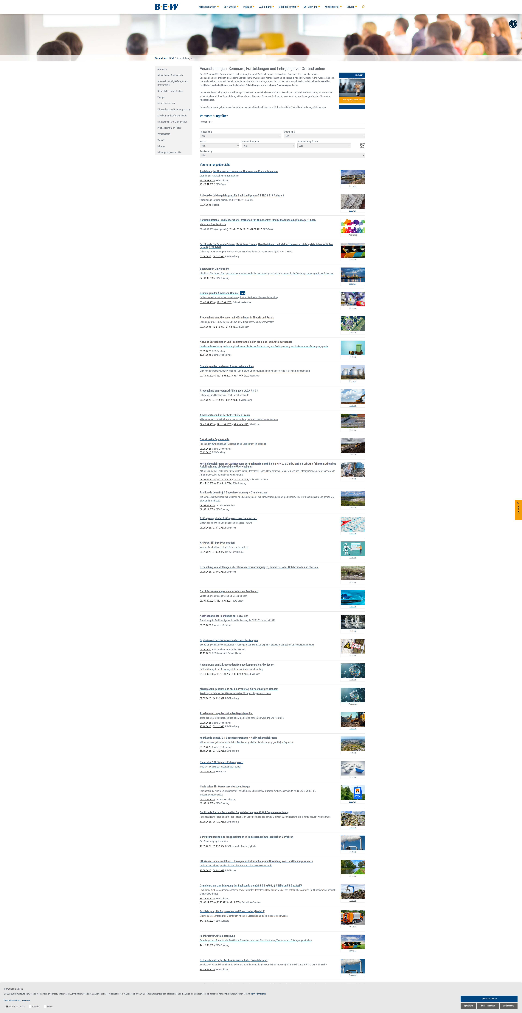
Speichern (468, 1005)
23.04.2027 (218, 527)
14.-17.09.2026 (207, 898)
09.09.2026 (205, 625)
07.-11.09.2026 (207, 375)
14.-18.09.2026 (207, 920)
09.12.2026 (218, 256)
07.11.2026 (218, 399)
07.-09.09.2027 (241, 424)
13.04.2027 (218, 326)
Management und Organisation (172, 121)
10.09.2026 (205, 821)
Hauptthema (206, 131)
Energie (160, 97)
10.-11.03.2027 (224, 674)
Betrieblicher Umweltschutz (170, 91)
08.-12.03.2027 (224, 375)
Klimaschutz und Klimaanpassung (173, 109)
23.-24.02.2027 (237, 229)
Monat (203, 141)
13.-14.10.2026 (207, 483)
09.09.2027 (218, 846)
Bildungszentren (287, 6)
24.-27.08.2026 (207, 180)
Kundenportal (332, 6)
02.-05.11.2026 (207, 902)
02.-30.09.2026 (207, 302)
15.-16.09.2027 (224, 600)
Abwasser (162, 69)
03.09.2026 (205, 326)
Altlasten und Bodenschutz (170, 75)
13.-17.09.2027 (224, 302)
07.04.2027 (218, 552)
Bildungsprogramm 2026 (169, 152)
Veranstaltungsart (250, 141)
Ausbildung (265, 6)
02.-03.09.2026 (214, 229)
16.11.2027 (205, 653)
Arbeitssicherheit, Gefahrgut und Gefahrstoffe (172, 83)
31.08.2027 (231, 326)
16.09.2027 (218, 698)
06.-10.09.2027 (241, 375)
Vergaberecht (163, 133)
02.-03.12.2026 (207, 509)
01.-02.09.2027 (254, 229)
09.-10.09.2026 (207, 674)
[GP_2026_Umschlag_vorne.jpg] (352, 90)
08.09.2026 (205, 399)
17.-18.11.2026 (224, 479)
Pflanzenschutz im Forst (169, 127)
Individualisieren (488, 1005)
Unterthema (289, 131)
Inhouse (247, 6)
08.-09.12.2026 (207, 803)
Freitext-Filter (206, 122)
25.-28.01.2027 (207, 184)
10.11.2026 (205, 354)
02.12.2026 (205, 452)
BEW (171, 58)
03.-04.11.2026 (224, 483)
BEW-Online (230, 6)
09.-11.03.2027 (224, 424)
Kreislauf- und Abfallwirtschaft (172, 115)
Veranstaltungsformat (308, 141)
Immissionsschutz (166, 103)
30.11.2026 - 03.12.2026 (229, 902)
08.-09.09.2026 (207, 479)
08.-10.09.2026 (207, 424)
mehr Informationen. (258, 994)
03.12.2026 (218, 726)
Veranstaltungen (207, 6)
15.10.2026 (205, 726)
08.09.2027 (218, 870)
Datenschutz (508, 1005)
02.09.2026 (205, 204)
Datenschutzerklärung (12, 1000)
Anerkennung (206, 151)
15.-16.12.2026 (241, 479)
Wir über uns (310, 6)
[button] (513, 23)
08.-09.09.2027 (241, 674)
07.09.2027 (218, 571)
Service (350, 6)
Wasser (160, 140)
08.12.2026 (231, 399)
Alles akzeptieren (489, 998)
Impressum (26, 1000)
